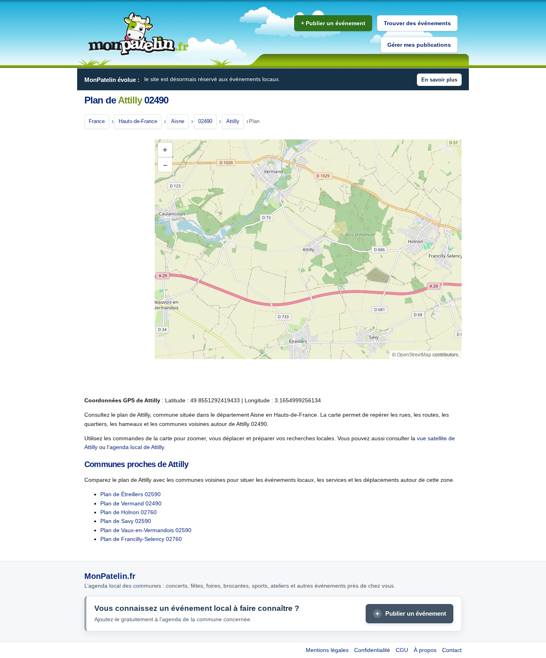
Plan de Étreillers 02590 (130, 494)
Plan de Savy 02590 (125, 521)
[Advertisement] (116, 263)
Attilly (232, 121)
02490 (205, 121)
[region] (308, 249)
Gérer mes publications (419, 45)
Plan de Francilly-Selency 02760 (141, 539)
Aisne (177, 121)
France (97, 121)
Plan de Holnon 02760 (128, 512)
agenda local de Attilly (137, 447)
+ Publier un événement (333, 23)
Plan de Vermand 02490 (130, 503)
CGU (402, 650)
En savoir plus (439, 80)
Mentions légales (327, 650)
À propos (425, 650)
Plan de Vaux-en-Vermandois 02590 (145, 530)
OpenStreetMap (414, 355)
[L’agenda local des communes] (138, 34)
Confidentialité (372, 650)
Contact (452, 650)
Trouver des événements (417, 23)
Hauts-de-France (138, 121)
